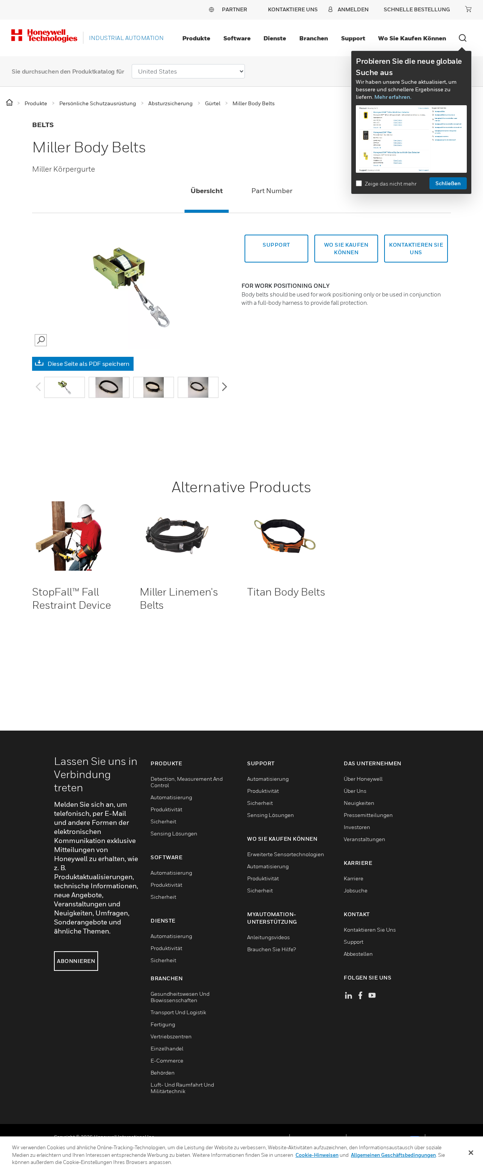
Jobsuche (356, 890)
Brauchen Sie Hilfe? (271, 949)
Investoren (357, 827)
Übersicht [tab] (207, 191)
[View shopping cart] (468, 9)
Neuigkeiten (359, 803)
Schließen (448, 183)
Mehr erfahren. (392, 97)
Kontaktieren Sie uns (370, 929)
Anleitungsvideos (268, 937)
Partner (234, 9)
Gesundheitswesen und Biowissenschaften (180, 996)
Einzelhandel (167, 1048)
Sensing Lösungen (174, 833)
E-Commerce (167, 1060)
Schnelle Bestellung (417, 9)
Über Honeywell (363, 778)
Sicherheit (163, 821)
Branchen (313, 38)
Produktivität (166, 809)
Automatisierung (171, 797)
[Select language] (211, 9)
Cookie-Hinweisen (316, 1155)
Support (353, 38)
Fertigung (163, 1024)
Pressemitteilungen (368, 815)
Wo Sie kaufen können (412, 38)
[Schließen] (471, 1152)
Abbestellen (358, 953)
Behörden (163, 1072)
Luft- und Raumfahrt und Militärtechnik (182, 1087)
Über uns (355, 791)
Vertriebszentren (171, 1036)
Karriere (353, 878)
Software (237, 38)
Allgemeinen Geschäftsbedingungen (393, 1155)
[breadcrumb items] (10, 103)
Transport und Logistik (178, 1012)
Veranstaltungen (364, 839)
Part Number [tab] (271, 191)
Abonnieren (76, 961)
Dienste (274, 38)
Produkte (196, 38)
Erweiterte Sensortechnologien (285, 854)
